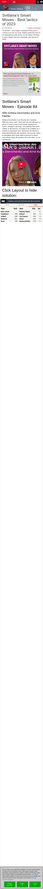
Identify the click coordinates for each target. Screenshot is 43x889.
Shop (4, 2)
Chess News (16, 8)
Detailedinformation (10, 884)
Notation (21, 205)
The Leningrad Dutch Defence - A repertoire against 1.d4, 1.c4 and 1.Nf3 (19, 75)
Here (32, 874)
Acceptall (35, 884)
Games (35, 205)
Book (7, 205)
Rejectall (22, 884)
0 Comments (37, 28)
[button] (14, 2)
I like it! (30, 28)
